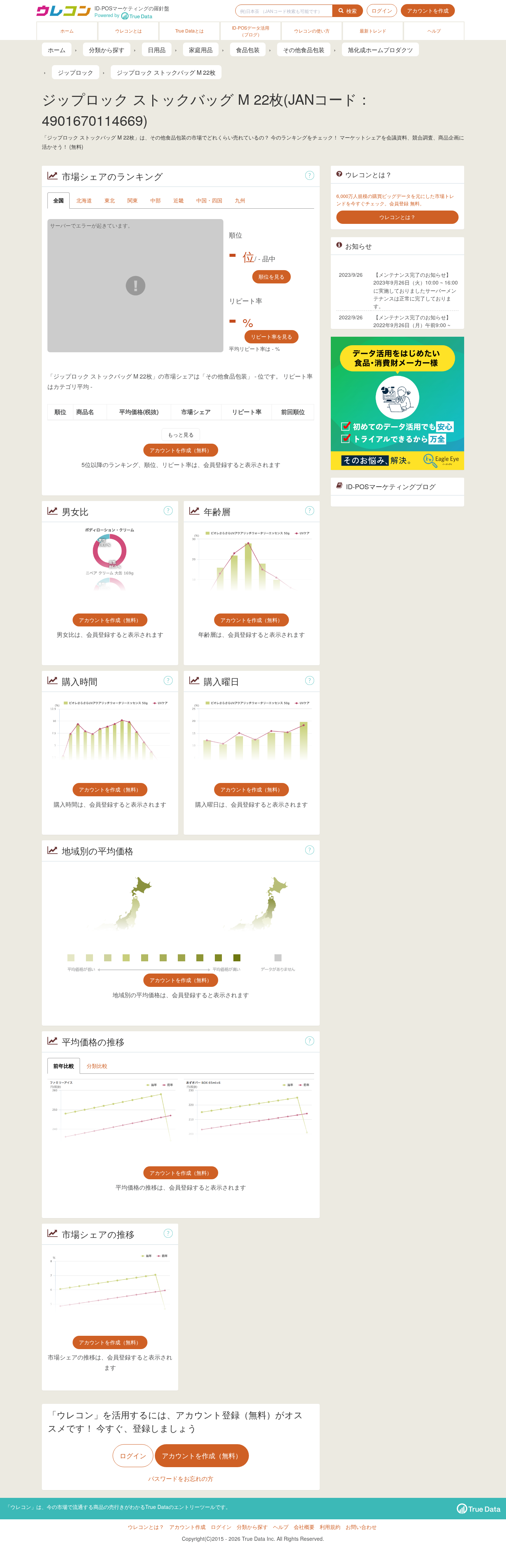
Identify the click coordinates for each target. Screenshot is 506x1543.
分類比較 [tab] (97, 1065)
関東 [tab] (132, 200)
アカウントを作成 (428, 10)
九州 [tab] (240, 200)
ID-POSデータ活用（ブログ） (250, 30)
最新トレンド (373, 30)
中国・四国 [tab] (209, 200)
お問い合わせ (361, 1526)
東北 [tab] (109, 200)
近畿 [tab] (178, 200)
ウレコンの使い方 (312, 30)
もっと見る (181, 434)
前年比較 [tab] (63, 1065)
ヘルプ (434, 30)
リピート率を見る (271, 336)
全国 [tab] (58, 200)
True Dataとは (189, 30)
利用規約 (330, 1526)
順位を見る (271, 276)
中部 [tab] (155, 200)
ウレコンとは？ (146, 1526)
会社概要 (304, 1526)
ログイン (382, 10)
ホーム (67, 30)
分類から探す (252, 1526)
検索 (351, 10)
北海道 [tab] (84, 200)
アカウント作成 (187, 1526)
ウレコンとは (128, 30)
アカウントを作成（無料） (181, 450)
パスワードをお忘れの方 (180, 1478)
